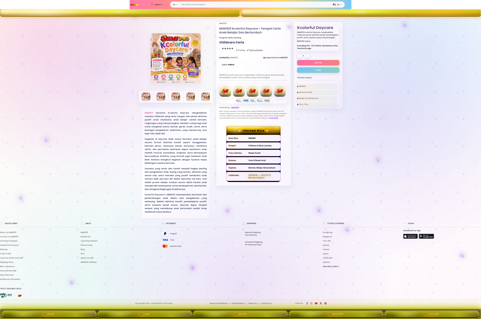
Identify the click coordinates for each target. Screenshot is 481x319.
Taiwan (326, 249)
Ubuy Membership (8, 270)
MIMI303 (149, 112)
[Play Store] (426, 237)
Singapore (327, 236)
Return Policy (86, 245)
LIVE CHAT (434, 314)
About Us (253, 303)
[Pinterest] (325, 303)
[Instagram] (311, 303)
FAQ (82, 253)
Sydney (326, 245)
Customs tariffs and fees (11, 258)
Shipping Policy (7, 262)
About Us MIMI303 (8, 232)
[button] (208, 27)
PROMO (51, 314)
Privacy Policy (238, 303)
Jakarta (326, 262)
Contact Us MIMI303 (9, 236)
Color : (228, 64)
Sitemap (4, 249)
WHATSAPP (338, 314)
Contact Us (266, 303)
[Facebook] (307, 303)
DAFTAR (361, 13)
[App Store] (410, 237)
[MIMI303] (135, 5)
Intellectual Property (9, 245)
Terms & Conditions (218, 303)
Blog (83, 249)
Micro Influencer (7, 266)
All (174, 4)
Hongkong (327, 232)
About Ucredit (87, 258)
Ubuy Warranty (7, 275)
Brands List (86, 236)
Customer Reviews (89, 241)
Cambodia (327, 258)
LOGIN (119, 13)
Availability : (224, 57)
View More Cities (330, 266)
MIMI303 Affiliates (89, 262)
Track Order (5, 253)
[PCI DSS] (6, 295)
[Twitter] (321, 303)
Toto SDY (327, 241)
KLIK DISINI (274, 118)
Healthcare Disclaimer (10, 279)
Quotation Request (8, 241)
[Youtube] (316, 303)
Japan (326, 253)
